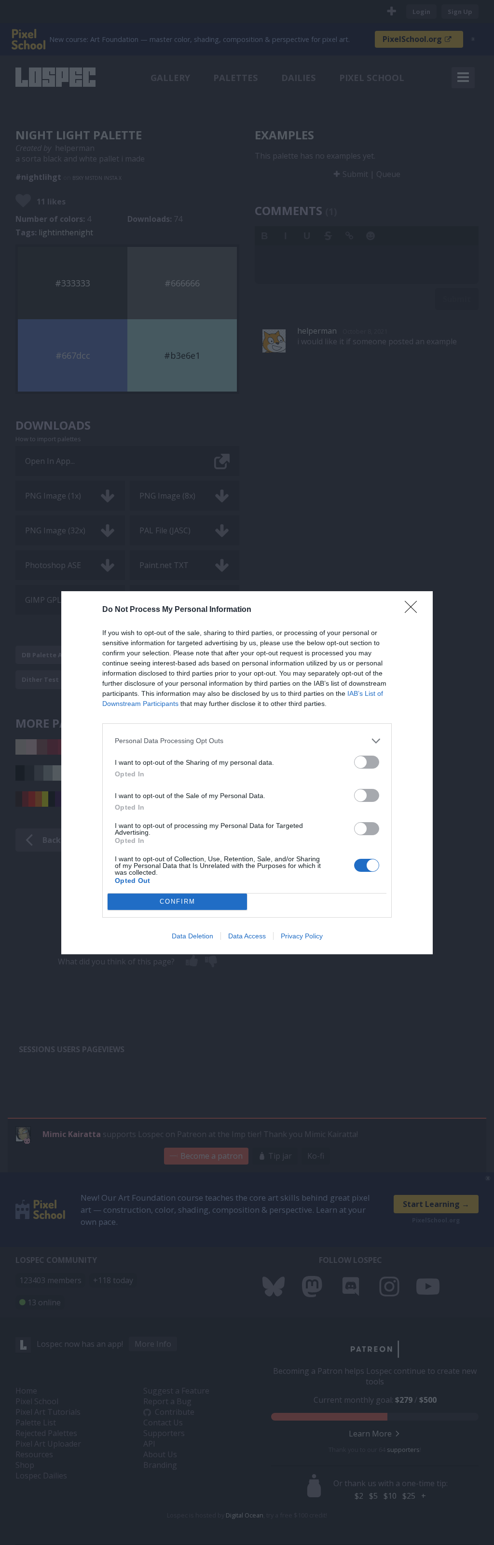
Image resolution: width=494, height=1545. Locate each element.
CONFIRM (177, 901)
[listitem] (247, 741)
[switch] (366, 762)
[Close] (414, 610)
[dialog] (247, 772)
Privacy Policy (302, 936)
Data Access (247, 936)
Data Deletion (192, 936)
